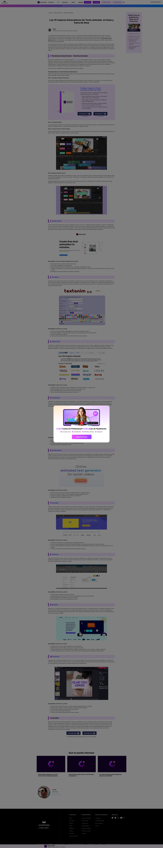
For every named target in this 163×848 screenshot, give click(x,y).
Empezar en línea (81, 437)
